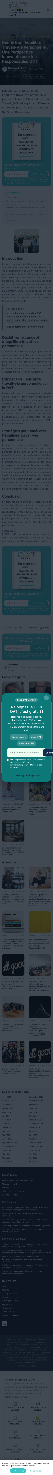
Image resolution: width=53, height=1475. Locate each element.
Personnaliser (36, 1471)
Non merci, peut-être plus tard (26, 775)
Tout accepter (18, 1471)
